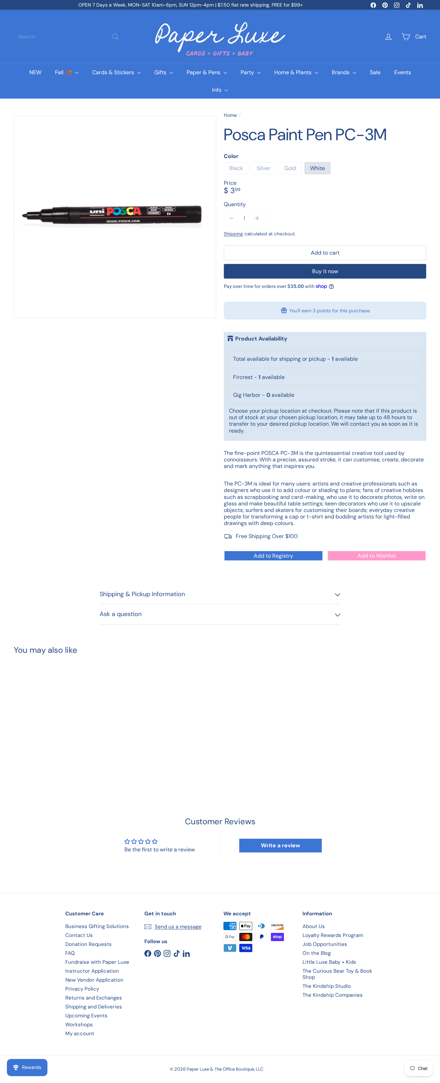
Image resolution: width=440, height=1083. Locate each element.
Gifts (161, 72)
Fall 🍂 (64, 72)
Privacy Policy (82, 988)
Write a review (280, 845)
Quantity (235, 204)
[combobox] (69, 36)
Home (230, 115)
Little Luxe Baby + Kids (329, 962)
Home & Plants (293, 72)
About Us (313, 926)
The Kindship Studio (326, 986)
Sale (375, 72)
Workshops (79, 1024)
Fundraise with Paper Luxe (97, 962)
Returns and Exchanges (93, 997)
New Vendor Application (94, 979)
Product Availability (261, 338)
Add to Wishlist (377, 555)
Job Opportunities (324, 944)
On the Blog (316, 953)
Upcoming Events (86, 1015)
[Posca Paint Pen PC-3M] (45, 716)
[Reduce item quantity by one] (231, 218)
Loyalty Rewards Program (332, 935)
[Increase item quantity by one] (257, 218)
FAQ (70, 953)
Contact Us (79, 935)
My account (79, 1033)
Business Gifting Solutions (97, 926)
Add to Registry (273, 555)
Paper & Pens (204, 72)
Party (248, 72)
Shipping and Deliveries (93, 1006)
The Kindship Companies (332, 995)
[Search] (115, 36)
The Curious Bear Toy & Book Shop (337, 974)
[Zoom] (115, 217)
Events (402, 72)
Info (217, 89)
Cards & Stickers (113, 72)
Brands (341, 72)
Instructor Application (92, 971)
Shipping (233, 234)
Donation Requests (88, 944)
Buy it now (325, 271)
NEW (35, 72)
